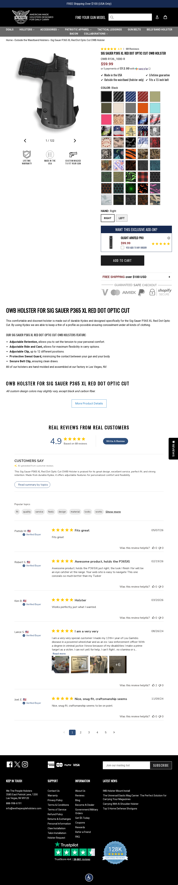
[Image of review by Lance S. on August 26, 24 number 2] (79, 664)
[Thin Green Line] (106, 131)
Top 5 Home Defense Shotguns (120, 808)
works (98, 511)
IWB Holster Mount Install (116, 790)
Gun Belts (134, 29)
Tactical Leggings (109, 29)
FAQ (77, 836)
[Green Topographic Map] (106, 177)
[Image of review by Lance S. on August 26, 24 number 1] (60, 664)
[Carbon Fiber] (118, 96)
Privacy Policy (55, 800)
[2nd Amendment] (131, 119)
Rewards (80, 827)
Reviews (79, 795)
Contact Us (54, 790)
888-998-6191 (14, 803)
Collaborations (95, 33)
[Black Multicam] (118, 200)
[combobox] (130, 17)
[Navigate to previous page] (64, 732)
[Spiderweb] (131, 188)
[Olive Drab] (106, 108)
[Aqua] (155, 108)
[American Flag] (118, 131)
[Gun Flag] (143, 131)
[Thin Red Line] (155, 119)
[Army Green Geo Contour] (118, 177)
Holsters (26, 29)
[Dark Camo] (131, 142)
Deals (10, 29)
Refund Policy (55, 814)
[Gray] (131, 108)
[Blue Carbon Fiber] (131, 96)
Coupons (80, 822)
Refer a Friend (83, 832)
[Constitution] (118, 119)
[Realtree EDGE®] (143, 154)
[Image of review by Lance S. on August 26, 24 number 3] (98, 664)
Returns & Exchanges (59, 819)
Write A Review (115, 441)
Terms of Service (57, 809)
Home (9, 40)
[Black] (106, 96)
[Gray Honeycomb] (155, 177)
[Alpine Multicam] (106, 200)
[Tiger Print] (131, 154)
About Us (80, 790)
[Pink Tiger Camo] (155, 188)
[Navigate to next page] (114, 732)
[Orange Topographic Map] (131, 165)
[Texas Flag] (143, 142)
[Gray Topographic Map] (143, 165)
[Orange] (143, 108)
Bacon (74, 33)
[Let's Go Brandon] (118, 165)
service (39, 511)
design (62, 511)
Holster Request (56, 837)
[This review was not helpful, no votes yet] (160, 548)
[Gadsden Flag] (131, 131)
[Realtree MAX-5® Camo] (155, 154)
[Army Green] (155, 96)
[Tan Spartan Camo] (106, 154)
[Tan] (118, 108)
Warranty (53, 795)
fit (17, 511)
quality (27, 511)
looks (88, 511)
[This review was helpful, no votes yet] (153, 548)
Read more (59, 653)
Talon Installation (57, 833)
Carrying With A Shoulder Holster (121, 803)
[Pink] (106, 119)
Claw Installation (57, 828)
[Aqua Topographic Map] (155, 165)
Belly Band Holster (159, 29)
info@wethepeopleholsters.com (23, 808)
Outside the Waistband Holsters (31, 40)
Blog (77, 800)
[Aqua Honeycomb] (118, 188)
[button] (136, 68)
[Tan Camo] (118, 142)
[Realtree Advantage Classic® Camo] (106, 165)
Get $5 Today (82, 818)
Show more (113, 512)
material (75, 511)
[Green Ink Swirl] (131, 177)
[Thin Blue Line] (143, 119)
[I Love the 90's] (118, 154)
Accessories (48, 29)
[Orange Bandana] (143, 200)
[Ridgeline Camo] (155, 200)
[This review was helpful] (153, 685)
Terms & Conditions (58, 805)
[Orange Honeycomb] (106, 188)
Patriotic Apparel (77, 29)
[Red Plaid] (143, 177)
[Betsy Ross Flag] (106, 142)
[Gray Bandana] (131, 200)
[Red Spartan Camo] (155, 142)
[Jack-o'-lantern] (143, 188)
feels (51, 511)
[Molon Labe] (155, 131)
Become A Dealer (84, 805)
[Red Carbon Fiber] (143, 96)
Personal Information (59, 823)
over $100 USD (124, 277)
